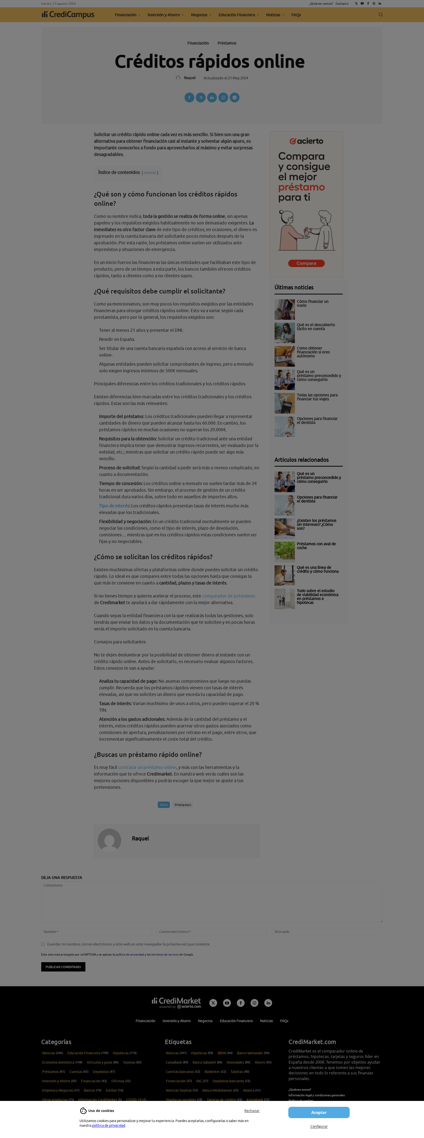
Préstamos (227, 43)
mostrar (150, 172)
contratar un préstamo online (147, 767)
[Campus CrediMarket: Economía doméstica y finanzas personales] (176, 1003)
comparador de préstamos (228, 595)
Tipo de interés (114, 505)
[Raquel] (112, 840)
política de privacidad (108, 1125)
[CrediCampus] (68, 15)
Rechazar (252, 1110)
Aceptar (319, 1112)
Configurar (319, 1126)
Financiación (198, 43)
